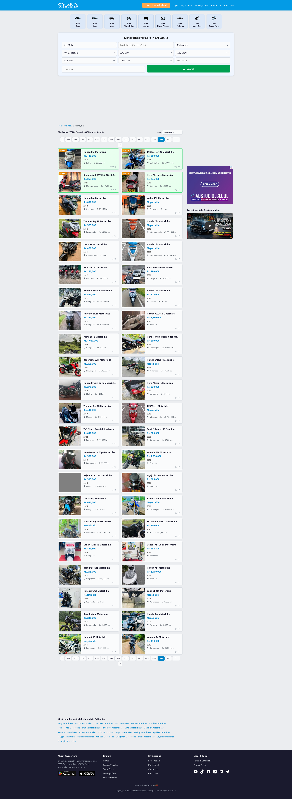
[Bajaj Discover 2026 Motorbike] (133, 482)
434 (82, 139)
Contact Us (216, 5)
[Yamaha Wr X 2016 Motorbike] (133, 505)
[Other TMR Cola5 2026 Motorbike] (133, 551)
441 (132, 139)
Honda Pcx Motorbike (158, 567)
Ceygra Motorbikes (165, 736)
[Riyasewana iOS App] (87, 773)
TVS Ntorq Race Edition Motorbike (101, 429)
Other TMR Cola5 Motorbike (161, 544)
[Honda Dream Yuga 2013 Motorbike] (70, 390)
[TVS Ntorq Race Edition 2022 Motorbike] (70, 436)
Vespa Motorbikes (85, 736)
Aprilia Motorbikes (161, 732)
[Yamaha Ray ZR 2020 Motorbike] (70, 528)
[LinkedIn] (221, 772)
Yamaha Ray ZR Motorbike (97, 221)
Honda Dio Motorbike (94, 152)
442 (139, 139)
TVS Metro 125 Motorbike (160, 152)
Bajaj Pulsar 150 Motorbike (97, 475)
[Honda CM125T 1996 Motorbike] (133, 367)
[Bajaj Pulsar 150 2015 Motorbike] (70, 482)
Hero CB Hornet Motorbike (97, 290)
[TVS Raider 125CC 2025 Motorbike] (133, 528)
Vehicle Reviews (110, 777)
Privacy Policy (200, 765)
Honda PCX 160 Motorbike (161, 313)
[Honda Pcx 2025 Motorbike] (133, 575)
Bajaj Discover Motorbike (160, 475)
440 (125, 139)
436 (97, 139)
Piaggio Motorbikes (66, 736)
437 (104, 139)
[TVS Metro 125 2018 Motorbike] (133, 159)
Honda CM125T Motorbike (160, 360)
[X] (228, 772)
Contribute (229, 5)
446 (168, 139)
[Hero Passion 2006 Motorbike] (133, 274)
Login (175, 5)
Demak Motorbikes (91, 727)
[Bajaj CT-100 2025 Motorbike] (133, 598)
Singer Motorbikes (124, 732)
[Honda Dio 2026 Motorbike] (133, 297)
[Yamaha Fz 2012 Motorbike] (133, 644)
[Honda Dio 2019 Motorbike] (133, 251)
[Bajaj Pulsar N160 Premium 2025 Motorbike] (133, 436)
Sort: (159, 132)
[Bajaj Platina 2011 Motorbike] (70, 621)
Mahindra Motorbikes (153, 727)
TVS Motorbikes (122, 723)
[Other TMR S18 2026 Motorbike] (70, 551)
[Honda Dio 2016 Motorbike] (70, 159)
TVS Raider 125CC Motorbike (162, 521)
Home (60, 125)
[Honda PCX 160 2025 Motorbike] (133, 320)
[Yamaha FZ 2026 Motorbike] (70, 344)
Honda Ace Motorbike (95, 267)
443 (147, 139)
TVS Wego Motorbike (158, 406)
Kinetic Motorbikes (87, 732)
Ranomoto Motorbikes (112, 727)
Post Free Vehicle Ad (157, 5)
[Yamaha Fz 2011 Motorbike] (70, 251)
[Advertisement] (146, 100)
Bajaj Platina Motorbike (95, 614)
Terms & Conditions (202, 760)
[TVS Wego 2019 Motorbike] (133, 413)
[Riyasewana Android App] (67, 773)
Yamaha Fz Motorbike (95, 244)
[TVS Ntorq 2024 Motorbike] (70, 505)
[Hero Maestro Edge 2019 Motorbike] (70, 459)
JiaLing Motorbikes (142, 732)
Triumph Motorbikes (67, 741)
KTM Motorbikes (105, 732)
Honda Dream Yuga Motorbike (99, 383)
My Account (186, 5)
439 (118, 139)
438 (111, 139)
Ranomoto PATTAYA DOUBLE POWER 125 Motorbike (111, 175)
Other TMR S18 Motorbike (97, 544)
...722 (176, 139)
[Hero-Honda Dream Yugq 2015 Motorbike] (133, 344)
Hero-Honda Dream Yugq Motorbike (166, 336)
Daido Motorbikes (146, 736)
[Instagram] (215, 772)
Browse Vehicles (110, 765)
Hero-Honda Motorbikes (69, 727)
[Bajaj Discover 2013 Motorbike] (70, 575)
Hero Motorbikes (139, 723)
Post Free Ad (154, 760)
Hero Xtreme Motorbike (96, 591)
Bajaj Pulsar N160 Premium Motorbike (167, 429)
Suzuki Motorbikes (157, 723)
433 (75, 139)
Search (191, 68)
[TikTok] (202, 772)
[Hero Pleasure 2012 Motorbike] (70, 320)
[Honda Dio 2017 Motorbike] (133, 228)
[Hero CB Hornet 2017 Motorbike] (70, 297)
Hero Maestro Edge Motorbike (99, 452)
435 (89, 139)
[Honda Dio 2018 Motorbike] (70, 205)
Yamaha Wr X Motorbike (160, 498)
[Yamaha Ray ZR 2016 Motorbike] (70, 228)
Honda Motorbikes (83, 723)
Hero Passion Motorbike (159, 267)
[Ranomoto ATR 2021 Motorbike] (70, 367)
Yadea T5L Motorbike (158, 198)
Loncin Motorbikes (133, 727)
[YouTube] (196, 772)
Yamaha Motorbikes (103, 723)
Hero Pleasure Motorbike (160, 175)
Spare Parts (108, 769)
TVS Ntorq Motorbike (94, 498)
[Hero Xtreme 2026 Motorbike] (70, 598)
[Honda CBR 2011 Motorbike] (70, 644)
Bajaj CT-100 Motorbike (159, 591)
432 (68, 139)
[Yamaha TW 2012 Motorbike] (133, 459)
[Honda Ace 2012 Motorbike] (70, 274)
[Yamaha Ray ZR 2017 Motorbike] (70, 413)
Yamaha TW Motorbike (159, 452)
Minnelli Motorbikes (105, 736)
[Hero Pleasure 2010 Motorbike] (133, 182)
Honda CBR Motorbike (95, 637)
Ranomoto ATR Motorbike (97, 360)
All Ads (68, 125)
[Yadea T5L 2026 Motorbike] (133, 205)
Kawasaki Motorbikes (67, 732)
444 (154, 139)
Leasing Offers (201, 5)
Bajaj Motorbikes (65, 723)
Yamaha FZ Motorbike (95, 336)
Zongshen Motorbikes (126, 736)
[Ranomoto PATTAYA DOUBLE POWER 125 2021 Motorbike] (70, 182)
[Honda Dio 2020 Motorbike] (133, 621)
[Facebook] (208, 772)
